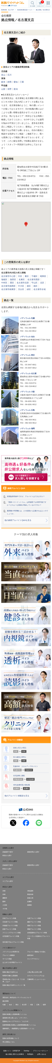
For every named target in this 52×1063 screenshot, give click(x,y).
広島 (37, 1005)
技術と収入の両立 (19, 748)
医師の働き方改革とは (10, 972)
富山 (3, 75)
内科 (4, 891)
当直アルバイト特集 (34, 918)
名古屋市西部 (33, 279)
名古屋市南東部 (8, 289)
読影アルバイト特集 (9, 929)
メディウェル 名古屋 (28, 373)
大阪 (31, 1005)
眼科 (4, 901)
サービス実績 (7, 959)
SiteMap (26, 1051)
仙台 (10, 1005)
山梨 (3, 89)
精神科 (29, 905)
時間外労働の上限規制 (10, 976)
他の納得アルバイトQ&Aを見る (18, 520)
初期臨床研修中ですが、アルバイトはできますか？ (26, 496)
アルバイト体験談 (9, 955)
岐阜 (3, 82)
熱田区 (13, 279)
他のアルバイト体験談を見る (17, 796)
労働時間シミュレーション (36, 979)
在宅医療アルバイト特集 (11, 936)
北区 (42, 283)
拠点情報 (6, 1001)
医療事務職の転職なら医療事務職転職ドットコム (19, 1025)
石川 (9, 75)
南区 (35, 286)
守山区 (34, 283)
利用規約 (30, 1054)
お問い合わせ (41, 1054)
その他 (5, 909)
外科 (4, 894)
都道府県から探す (33, 852)
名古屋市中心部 (8, 276)
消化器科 (30, 891)
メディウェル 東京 (27, 355)
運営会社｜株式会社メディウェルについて (17, 997)
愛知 (16, 82)
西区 (12, 283)
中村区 (4, 283)
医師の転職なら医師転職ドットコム (15, 1014)
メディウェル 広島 (27, 410)
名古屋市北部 (23, 283)
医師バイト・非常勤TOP (11, 1051)
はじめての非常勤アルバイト (12, 962)
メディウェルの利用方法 (11, 952)
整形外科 (30, 894)
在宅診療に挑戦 (19, 776)
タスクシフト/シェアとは (35, 976)
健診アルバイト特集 (34, 922)
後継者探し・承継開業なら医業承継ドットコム (18, 1028)
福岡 (44, 1005)
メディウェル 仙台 (27, 337)
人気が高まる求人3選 (34, 972)
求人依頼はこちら (9, 1042)
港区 (29, 286)
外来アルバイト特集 (9, 918)
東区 (27, 276)
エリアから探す (8, 881)
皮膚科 (29, 901)
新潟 (16, 89)
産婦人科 (30, 898)
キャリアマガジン (33, 959)
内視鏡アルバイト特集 (10, 925)
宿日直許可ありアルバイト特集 (13, 942)
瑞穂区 (4, 279)
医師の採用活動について (11, 1038)
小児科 (5, 905)
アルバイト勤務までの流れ (36, 952)
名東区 (22, 279)
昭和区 (43, 276)
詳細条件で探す (8, 852)
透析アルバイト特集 (34, 925)
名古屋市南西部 (8, 286)
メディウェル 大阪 (27, 392)
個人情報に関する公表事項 (15, 1054)
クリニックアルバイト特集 (12, 933)
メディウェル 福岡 (27, 428)
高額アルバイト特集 (34, 929)
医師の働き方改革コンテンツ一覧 (14, 985)
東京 (17, 1005)
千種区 (34, 276)
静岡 (9, 82)
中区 (20, 276)
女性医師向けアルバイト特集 (37, 933)
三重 (22, 82)
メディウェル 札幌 (27, 318)
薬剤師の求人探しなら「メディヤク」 (15, 1018)
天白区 (21, 289)
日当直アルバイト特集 (10, 922)
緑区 (29, 289)
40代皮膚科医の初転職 (21, 785)
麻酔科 (5, 898)
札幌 (4, 1005)
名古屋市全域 (39, 289)
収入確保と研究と (19, 757)
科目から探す (7, 855)
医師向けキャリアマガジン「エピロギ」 (16, 1021)
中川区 (21, 286)
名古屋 (24, 1005)
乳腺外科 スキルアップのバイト (25, 766)
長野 (9, 89)
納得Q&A (30, 955)
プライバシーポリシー (40, 1051)
